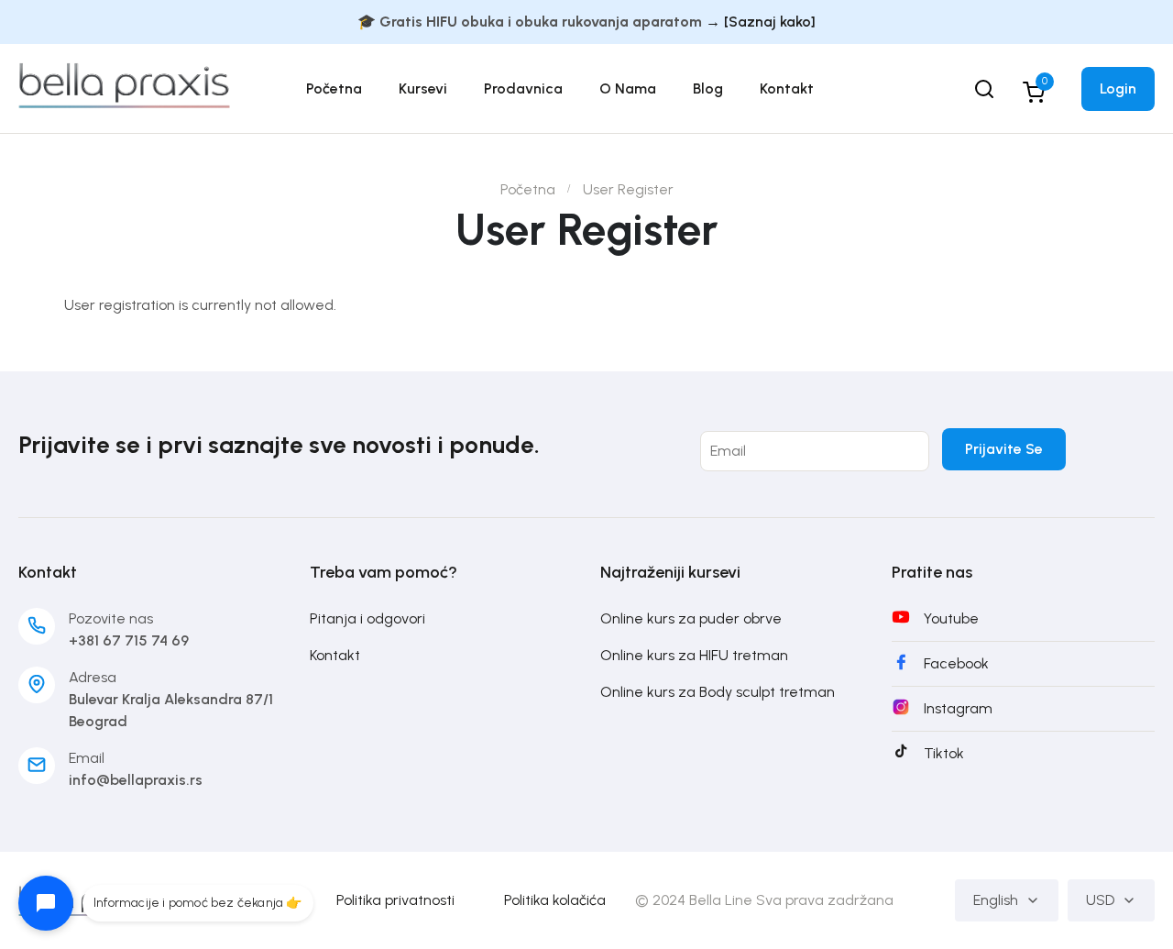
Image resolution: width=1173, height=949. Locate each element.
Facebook (956, 663)
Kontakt (787, 88)
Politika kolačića (555, 900)
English (995, 900)
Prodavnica (523, 88)
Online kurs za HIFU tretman (694, 655)
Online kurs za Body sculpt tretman (717, 692)
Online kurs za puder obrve (691, 618)
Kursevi (423, 88)
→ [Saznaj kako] (761, 21)
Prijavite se (1004, 449)
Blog (708, 88)
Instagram (958, 708)
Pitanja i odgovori (367, 618)
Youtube (951, 618)
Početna (334, 88)
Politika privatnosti (395, 900)
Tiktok (944, 753)
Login (1118, 88)
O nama (627, 88)
